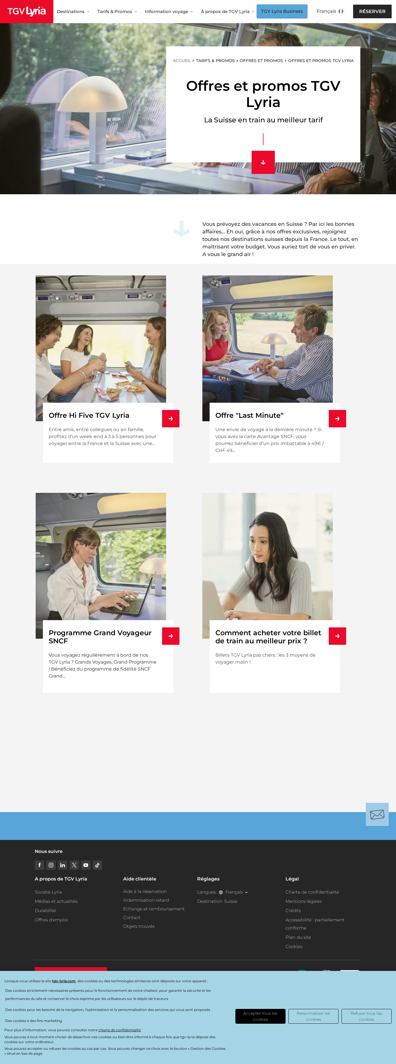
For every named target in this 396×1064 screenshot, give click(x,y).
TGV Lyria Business (282, 11)
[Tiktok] (97, 865)
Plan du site (298, 937)
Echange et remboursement (154, 909)
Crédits (293, 910)
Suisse (230, 901)
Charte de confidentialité (312, 892)
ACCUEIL (182, 60)
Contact (131, 917)
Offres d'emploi (51, 920)
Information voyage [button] (166, 11)
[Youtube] (85, 865)
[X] (74, 865)
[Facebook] (39, 865)
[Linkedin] (62, 865)
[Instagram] (51, 865)
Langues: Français (220, 892)
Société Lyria (48, 892)
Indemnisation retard (146, 900)
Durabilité (45, 910)
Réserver (372, 11)
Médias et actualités (56, 901)
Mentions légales (304, 901)
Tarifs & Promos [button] (114, 11)
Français (326, 11)
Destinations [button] (71, 11)
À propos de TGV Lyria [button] (225, 11)
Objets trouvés (139, 926)
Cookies (294, 946)
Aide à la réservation (145, 891)
